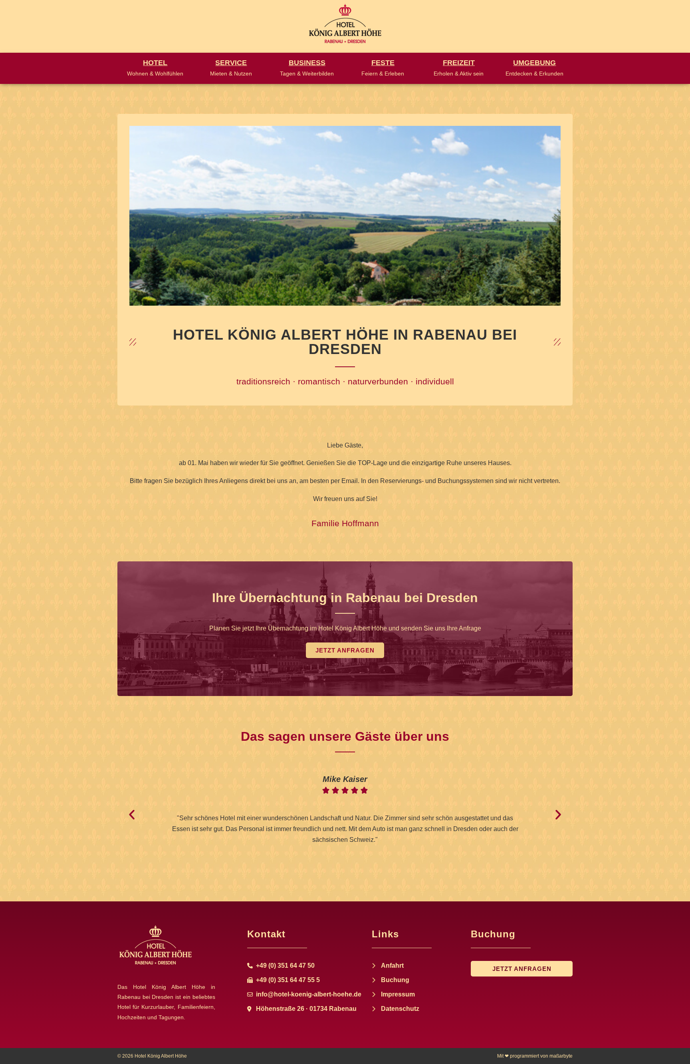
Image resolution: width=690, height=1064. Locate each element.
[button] (131, 814)
